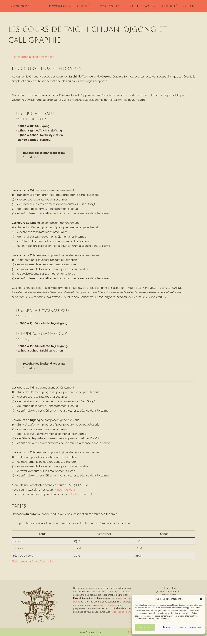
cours (122, 598)
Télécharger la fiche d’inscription (33, 56)
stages (76, 602)
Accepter (145, 627)
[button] (200, 598)
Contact (190, 6)
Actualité (169, 6)
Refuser (167, 627)
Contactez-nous (80, 494)
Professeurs (110, 6)
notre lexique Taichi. (121, 612)
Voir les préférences (190, 627)
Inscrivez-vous (66, 489)
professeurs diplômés (106, 605)
